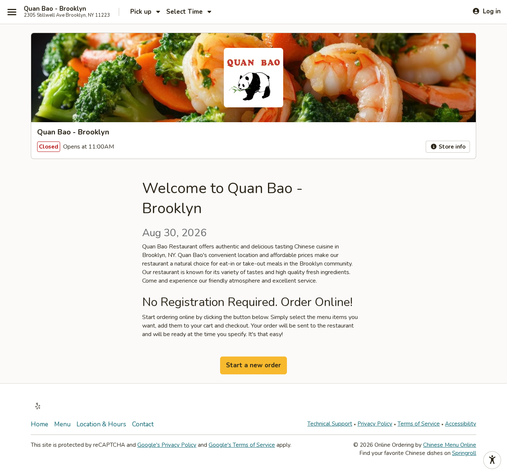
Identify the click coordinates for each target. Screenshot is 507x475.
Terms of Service (419, 423)
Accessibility (460, 423)
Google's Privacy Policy (166, 445)
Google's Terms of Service (242, 445)
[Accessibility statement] (492, 460)
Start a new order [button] (253, 365)
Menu (62, 424)
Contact (143, 424)
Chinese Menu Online (449, 445)
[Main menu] (12, 12)
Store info (451, 146)
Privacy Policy (374, 423)
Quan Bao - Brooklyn (55, 9)
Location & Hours (101, 424)
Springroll (464, 453)
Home (39, 424)
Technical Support (329, 423)
